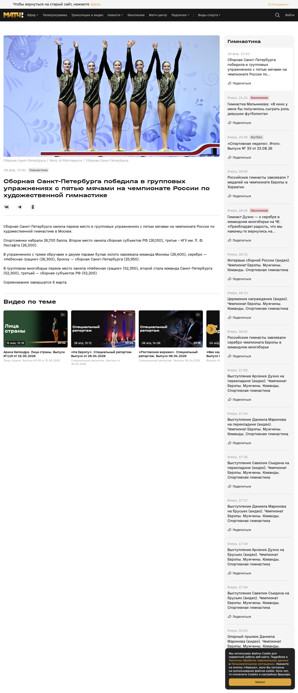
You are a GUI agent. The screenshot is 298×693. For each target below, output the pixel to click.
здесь (95, 4)
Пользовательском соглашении (252, 664)
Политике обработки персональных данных (258, 660)
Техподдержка (280, 4)
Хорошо (260, 682)
